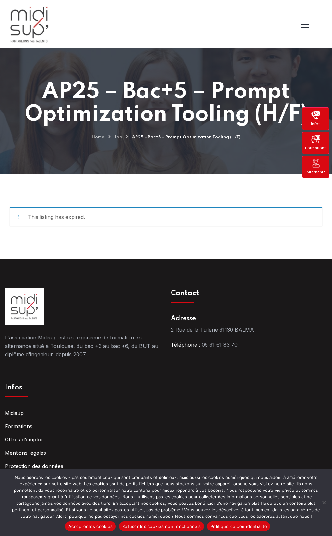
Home (98, 137)
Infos (316, 123)
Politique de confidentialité (238, 526)
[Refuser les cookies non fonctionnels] (324, 502)
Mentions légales (25, 453)
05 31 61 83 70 (220, 344)
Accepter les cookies (90, 526)
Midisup (14, 413)
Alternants (316, 172)
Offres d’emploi (23, 439)
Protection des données (34, 466)
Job (118, 137)
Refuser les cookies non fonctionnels (161, 526)
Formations (315, 148)
